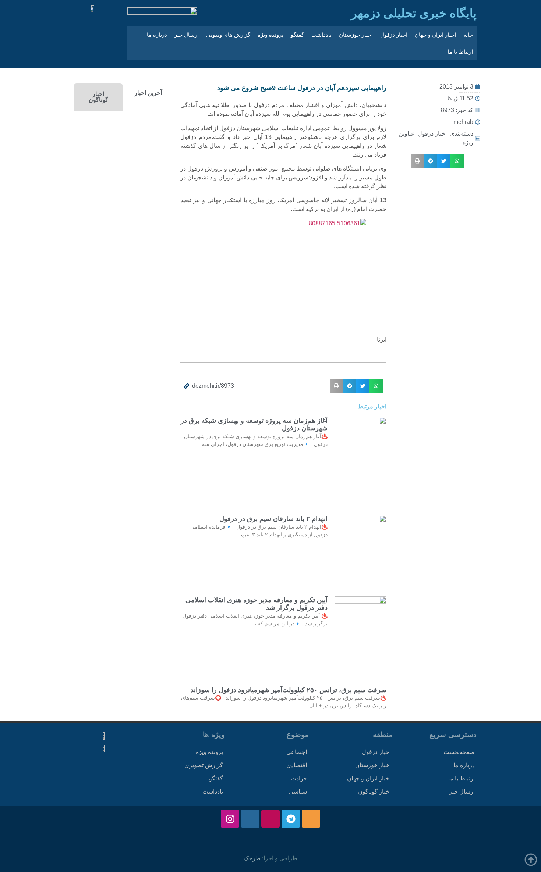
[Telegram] (291, 819)
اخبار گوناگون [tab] (98, 97)
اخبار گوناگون (374, 792)
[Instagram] (230, 819)
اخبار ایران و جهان (435, 35)
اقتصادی (296, 765)
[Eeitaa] (311, 819)
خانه (468, 35)
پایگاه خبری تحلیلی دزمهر (414, 13)
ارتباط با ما (460, 52)
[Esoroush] (250, 819)
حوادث (299, 778)
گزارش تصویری (203, 765)
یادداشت (321, 35)
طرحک (252, 858)
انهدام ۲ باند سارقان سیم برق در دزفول (273, 518)
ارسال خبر (186, 35)
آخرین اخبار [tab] (148, 93)
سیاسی (298, 792)
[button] (457, 161)
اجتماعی (296, 752)
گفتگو (297, 35)
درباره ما (157, 35)
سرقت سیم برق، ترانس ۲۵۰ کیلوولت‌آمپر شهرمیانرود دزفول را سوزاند (288, 690)
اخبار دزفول (393, 35)
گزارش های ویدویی (228, 35)
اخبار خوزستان (356, 35)
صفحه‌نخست (459, 752)
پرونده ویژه (270, 35)
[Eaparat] (270, 819)
